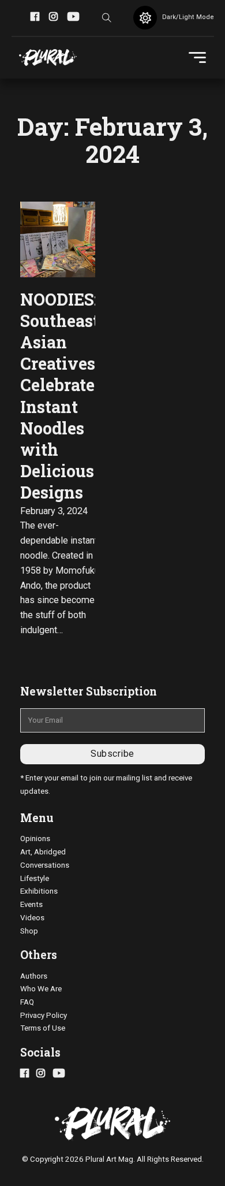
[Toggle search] (106, 17)
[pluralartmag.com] (48, 57)
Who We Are (41, 988)
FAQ (27, 1002)
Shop (29, 931)
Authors (33, 976)
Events (31, 904)
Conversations (44, 865)
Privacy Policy (43, 1015)
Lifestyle (34, 878)
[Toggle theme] (145, 17)
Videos (32, 917)
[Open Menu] (197, 58)
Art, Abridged (43, 851)
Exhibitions (39, 891)
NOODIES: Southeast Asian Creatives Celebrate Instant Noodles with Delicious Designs (59, 396)
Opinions (35, 838)
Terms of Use (42, 1028)
